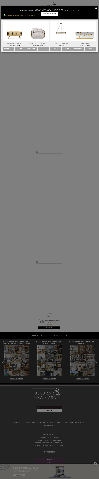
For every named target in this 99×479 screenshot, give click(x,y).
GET (8, 49)
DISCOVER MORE (49, 13)
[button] (94, 38)
